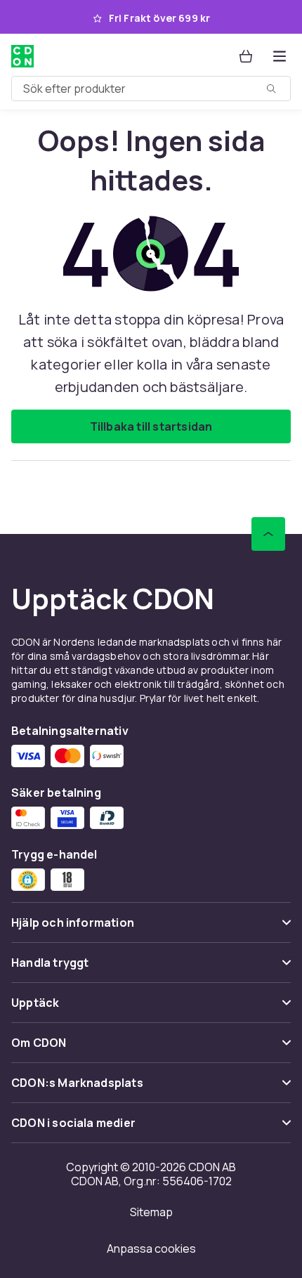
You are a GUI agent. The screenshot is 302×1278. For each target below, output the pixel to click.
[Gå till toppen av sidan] (268, 534)
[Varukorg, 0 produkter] (246, 56)
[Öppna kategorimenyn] (279, 56)
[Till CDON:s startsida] (22, 56)
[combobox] (151, 88)
